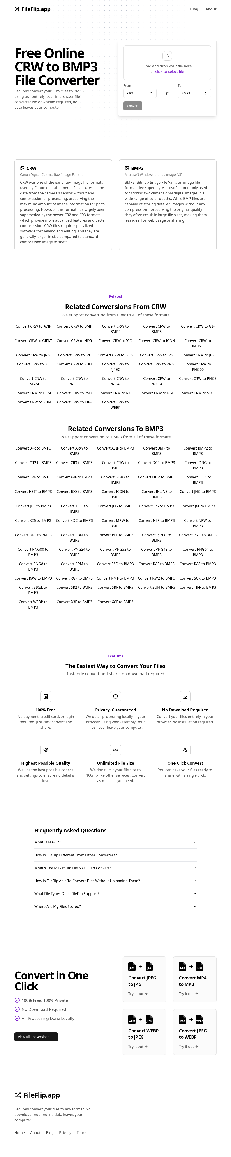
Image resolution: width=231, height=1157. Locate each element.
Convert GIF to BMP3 (74, 477)
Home (19, 1132)
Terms (82, 1132)
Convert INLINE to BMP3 (156, 494)
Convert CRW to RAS (115, 393)
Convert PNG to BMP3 (198, 534)
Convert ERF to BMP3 (33, 477)
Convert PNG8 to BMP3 (33, 566)
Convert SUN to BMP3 (156, 587)
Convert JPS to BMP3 (156, 506)
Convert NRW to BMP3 (197, 523)
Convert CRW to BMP (74, 326)
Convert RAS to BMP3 (198, 563)
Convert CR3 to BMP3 (74, 462)
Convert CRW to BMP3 (156, 329)
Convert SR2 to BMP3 (74, 587)
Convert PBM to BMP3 (74, 537)
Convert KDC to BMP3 (74, 520)
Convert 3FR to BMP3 (33, 448)
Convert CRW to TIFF (74, 402)
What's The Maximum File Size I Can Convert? (72, 867)
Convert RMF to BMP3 (115, 578)
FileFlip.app (41, 1095)
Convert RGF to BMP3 (74, 578)
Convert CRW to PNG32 (74, 381)
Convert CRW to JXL (33, 364)
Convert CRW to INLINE (197, 343)
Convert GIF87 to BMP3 (115, 480)
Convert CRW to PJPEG (115, 367)
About (211, 9)
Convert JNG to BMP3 (198, 491)
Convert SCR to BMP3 (198, 578)
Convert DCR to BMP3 (156, 462)
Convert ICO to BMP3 (74, 491)
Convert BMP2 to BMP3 (197, 451)
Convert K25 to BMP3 (33, 520)
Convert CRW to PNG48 (115, 381)
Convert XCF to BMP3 (115, 601)
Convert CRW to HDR (74, 340)
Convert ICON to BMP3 (115, 494)
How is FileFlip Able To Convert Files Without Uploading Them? (87, 880)
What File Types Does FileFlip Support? (66, 893)
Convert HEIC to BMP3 (197, 480)
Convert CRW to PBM (74, 364)
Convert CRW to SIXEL (197, 393)
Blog (194, 9)
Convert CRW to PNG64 (156, 381)
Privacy (65, 1132)
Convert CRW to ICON (156, 340)
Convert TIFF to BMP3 (198, 587)
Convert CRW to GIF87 (33, 340)
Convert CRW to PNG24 (33, 381)
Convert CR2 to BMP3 (33, 462)
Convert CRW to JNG (33, 355)
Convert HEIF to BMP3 (33, 491)
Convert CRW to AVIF (33, 326)
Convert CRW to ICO (115, 340)
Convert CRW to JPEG (115, 355)
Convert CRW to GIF (198, 326)
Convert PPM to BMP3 (74, 566)
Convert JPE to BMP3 (33, 506)
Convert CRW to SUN (33, 402)
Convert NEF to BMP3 (157, 520)
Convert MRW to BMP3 (115, 523)
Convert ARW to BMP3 (74, 451)
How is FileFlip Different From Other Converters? (75, 855)
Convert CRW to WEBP (115, 405)
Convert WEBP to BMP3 (33, 604)
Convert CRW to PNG (156, 364)
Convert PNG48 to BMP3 (156, 552)
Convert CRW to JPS (197, 355)
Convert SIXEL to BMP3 (33, 590)
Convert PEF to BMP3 (115, 534)
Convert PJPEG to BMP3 (156, 537)
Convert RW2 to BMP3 (156, 578)
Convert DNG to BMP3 (197, 465)
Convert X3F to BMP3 (74, 601)
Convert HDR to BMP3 (156, 477)
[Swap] (167, 93)
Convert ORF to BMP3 (33, 534)
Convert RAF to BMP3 (157, 563)
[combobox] (140, 93)
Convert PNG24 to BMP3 (74, 552)
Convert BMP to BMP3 (156, 451)
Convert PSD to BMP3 (115, 563)
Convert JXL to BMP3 (197, 506)
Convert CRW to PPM (33, 393)
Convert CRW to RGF (156, 393)
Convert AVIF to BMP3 (115, 448)
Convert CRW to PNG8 (198, 378)
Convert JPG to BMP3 (115, 506)
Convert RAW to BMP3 (33, 578)
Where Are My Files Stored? (57, 906)
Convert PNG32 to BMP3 (115, 552)
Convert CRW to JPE (74, 355)
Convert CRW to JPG (156, 355)
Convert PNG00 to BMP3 (33, 552)
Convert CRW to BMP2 (115, 329)
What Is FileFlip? (47, 842)
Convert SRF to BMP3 (115, 587)
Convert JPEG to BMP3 (74, 509)
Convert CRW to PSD (74, 393)
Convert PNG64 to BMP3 (197, 552)
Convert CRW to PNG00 (197, 367)
